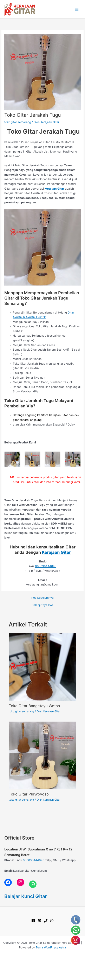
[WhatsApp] (52, 921)
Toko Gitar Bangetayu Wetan (34, 705)
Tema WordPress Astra (51, 947)
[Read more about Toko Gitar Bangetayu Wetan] (43, 667)
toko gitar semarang (17, 122)
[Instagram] (39, 921)
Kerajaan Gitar (56, 552)
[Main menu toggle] (77, 9)
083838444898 (45, 566)
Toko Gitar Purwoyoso (29, 794)
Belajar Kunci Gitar (25, 896)
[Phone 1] (45, 921)
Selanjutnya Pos (42, 605)
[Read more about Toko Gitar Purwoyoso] (43, 755)
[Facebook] (33, 921)
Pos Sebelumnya (42, 597)
